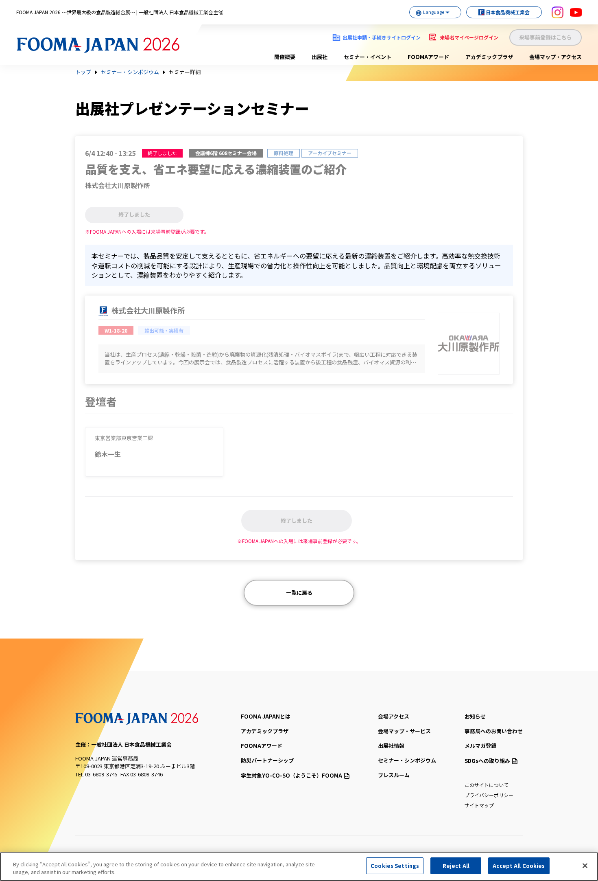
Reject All (456, 866)
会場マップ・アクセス (555, 57)
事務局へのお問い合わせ (494, 731)
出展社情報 (391, 746)
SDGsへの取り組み (487, 761)
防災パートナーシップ (267, 760)
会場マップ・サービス (404, 731)
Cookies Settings (395, 866)
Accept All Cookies (519, 866)
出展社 (319, 57)
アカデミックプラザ (489, 57)
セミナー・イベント (367, 57)
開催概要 (284, 57)
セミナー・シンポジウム (130, 72)
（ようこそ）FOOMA (291, 775)
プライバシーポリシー (489, 794)
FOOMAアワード (428, 57)
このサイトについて (487, 784)
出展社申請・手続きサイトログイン (382, 37)
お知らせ (475, 716)
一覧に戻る (299, 592)
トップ (83, 72)
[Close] (585, 865)
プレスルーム (394, 775)
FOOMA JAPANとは (265, 716)
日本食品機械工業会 (508, 12)
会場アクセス (393, 716)
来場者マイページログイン (469, 37)
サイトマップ (479, 805)
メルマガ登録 (480, 746)
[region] (299, 866)
